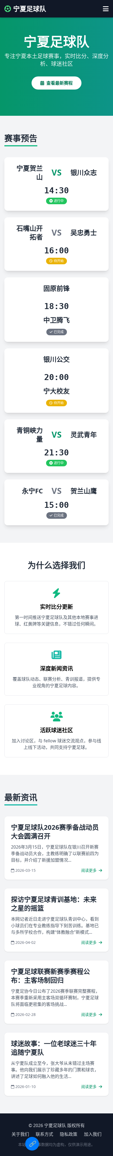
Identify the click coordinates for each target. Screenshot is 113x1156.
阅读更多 (89, 870)
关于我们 (20, 1134)
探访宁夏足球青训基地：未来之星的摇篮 (54, 903)
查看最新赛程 (59, 83)
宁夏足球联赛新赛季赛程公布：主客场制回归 (50, 976)
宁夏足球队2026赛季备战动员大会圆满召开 (55, 831)
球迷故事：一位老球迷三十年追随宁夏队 (54, 1048)
